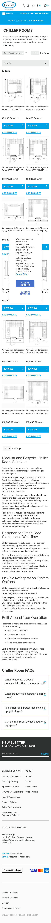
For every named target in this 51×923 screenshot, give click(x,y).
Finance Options (9, 802)
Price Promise (32, 792)
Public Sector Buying (11, 807)
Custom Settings (25, 292)
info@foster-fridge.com (19, 857)
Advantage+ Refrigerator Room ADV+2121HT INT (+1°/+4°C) (13, 169)
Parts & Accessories (11, 797)
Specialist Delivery (10, 786)
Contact (29, 781)
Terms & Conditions (10, 898)
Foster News (31, 786)
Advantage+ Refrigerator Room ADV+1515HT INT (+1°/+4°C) (13, 108)
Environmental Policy (11, 908)
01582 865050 (16, 853)
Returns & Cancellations (12, 792)
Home (11, 20)
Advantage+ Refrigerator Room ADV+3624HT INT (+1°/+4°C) (13, 229)
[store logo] (9, 5)
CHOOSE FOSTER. (41, 13)
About (28, 776)
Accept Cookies (25, 283)
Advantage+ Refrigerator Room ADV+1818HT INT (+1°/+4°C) (37, 108)
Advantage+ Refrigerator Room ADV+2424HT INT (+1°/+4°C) (37, 169)
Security (5, 903)
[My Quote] (39, 5)
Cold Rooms (21, 20)
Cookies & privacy (10, 892)
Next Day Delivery (10, 781)
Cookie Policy (22, 274)
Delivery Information (11, 776)
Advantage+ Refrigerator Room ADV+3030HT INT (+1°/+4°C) (37, 229)
